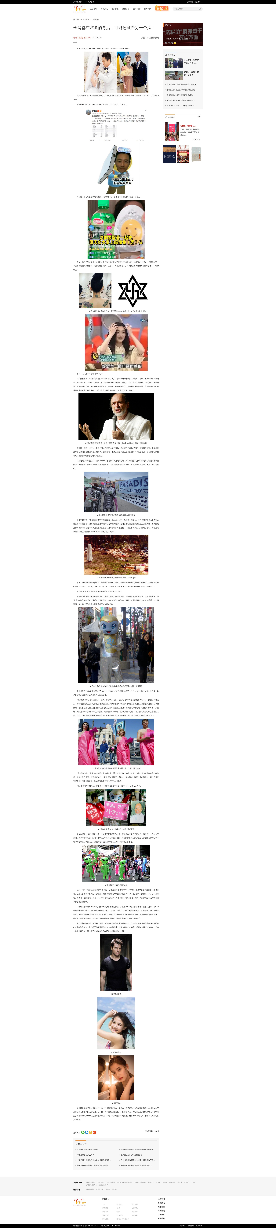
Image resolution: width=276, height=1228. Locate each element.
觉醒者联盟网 (103, 1185)
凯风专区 (86, 19)
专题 (118, 1208)
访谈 (103, 1204)
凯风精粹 (135, 1215)
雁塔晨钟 (172, 1182)
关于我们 (183, 1226)
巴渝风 (186, 1182)
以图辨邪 (105, 1208)
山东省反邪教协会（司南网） (144, 1182)
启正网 (193, 1182)
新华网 (114, 1189)
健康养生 (115, 9)
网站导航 (91, 2)
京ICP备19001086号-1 (92, 1226)
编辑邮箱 (191, 1226)
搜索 (200, 9)
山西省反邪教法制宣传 (124, 1182)
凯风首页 (78, 2)
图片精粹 (147, 9)
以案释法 (135, 1208)
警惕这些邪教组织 (123, 1219)
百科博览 (136, 9)
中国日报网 (90, 1189)
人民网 (108, 1189)
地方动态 (120, 1204)
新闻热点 (104, 9)
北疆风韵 (100, 1182)
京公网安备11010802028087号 (110, 1226)
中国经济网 (100, 1189)
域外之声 (105, 1215)
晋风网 (158, 1182)
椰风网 (179, 1182)
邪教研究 (105, 1212)
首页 (77, 19)
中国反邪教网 (90, 1182)
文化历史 (125, 9)
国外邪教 (96, 19)
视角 (118, 1212)
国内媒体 (120, 1215)
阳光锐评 (135, 1204)
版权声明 (199, 1226)
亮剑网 (165, 1182)
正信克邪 (93, 9)
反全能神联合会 (91, 1185)
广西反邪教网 (110, 1182)
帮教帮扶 (135, 1212)
